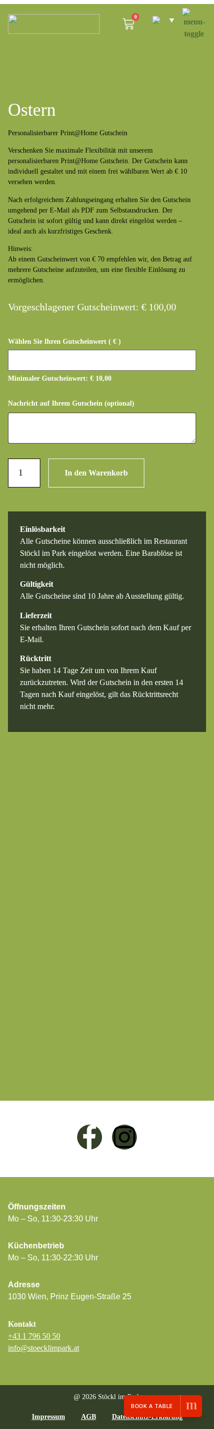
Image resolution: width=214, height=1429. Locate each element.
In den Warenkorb (96, 473)
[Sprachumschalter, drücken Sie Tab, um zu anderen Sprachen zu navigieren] (158, 20)
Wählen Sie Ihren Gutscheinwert (64, 341)
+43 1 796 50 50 (34, 1336)
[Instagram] (124, 1137)
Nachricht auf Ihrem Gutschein (71, 403)
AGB (88, 1417)
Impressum (48, 1417)
